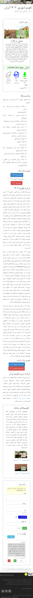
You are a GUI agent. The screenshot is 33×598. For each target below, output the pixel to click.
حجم (26, 85)
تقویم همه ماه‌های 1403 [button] (16, 179)
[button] (25, 74)
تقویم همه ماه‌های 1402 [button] (16, 364)
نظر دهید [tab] (21, 484)
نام (25, 510)
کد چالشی (23, 521)
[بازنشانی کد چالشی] (16, 517)
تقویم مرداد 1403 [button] (17, 175)
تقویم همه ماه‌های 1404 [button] (16, 368)
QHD (28, 258)
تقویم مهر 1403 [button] (16, 183)
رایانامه (24, 504)
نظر (25, 493)
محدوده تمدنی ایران (24, 398)
